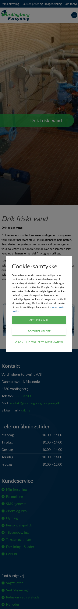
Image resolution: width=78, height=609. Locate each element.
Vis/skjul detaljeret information (39, 342)
